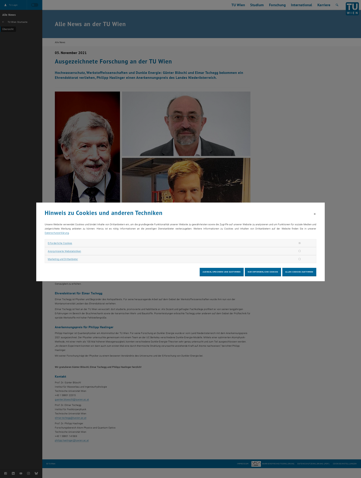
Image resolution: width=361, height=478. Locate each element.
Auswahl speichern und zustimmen (222, 272)
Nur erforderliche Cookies (263, 272)
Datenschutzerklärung (57, 232)
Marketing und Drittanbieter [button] (63, 259)
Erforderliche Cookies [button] (60, 243)
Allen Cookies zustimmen (299, 272)
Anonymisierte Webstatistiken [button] (64, 251)
